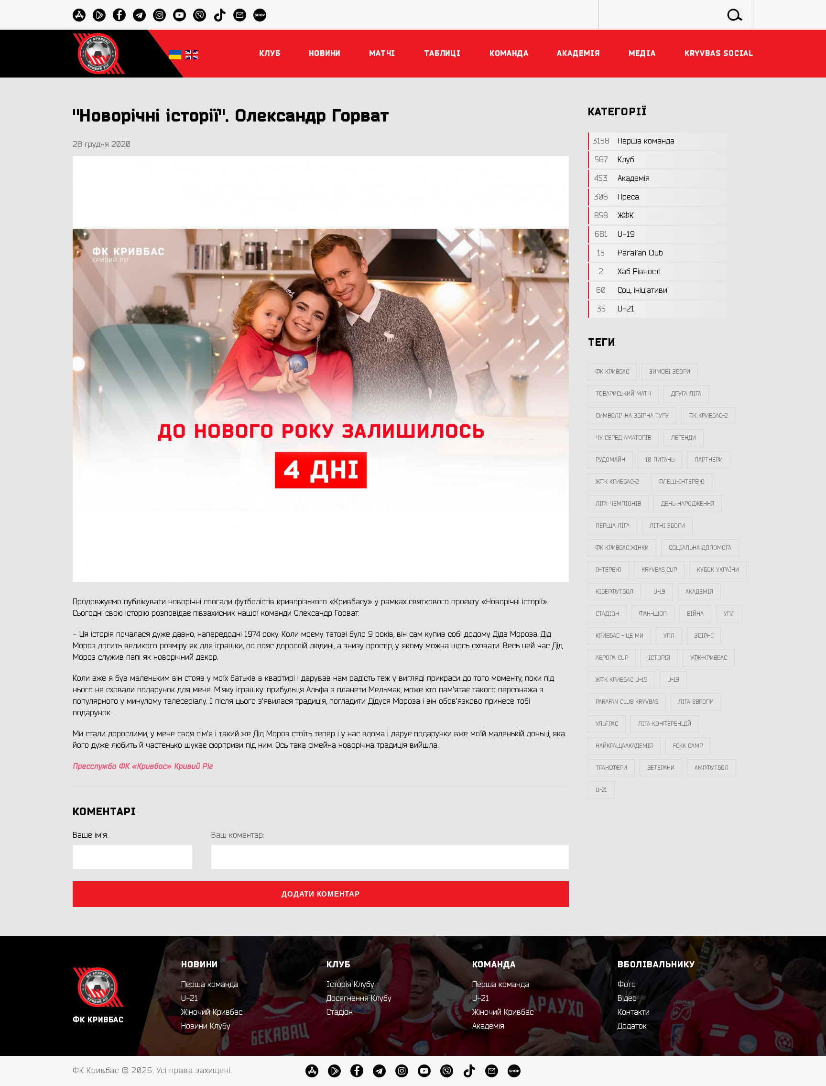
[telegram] (139, 15)
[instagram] (159, 15)
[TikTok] (219, 15)
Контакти (634, 1012)
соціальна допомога (700, 547)
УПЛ (729, 613)
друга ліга (686, 393)
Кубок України (718, 569)
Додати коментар (320, 894)
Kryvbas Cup (659, 569)
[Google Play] (99, 15)
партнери (709, 459)
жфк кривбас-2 (617, 481)
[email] (239, 15)
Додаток (632, 1026)
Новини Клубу (205, 1026)
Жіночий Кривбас (211, 1012)
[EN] (192, 54)
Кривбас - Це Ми (619, 635)
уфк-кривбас (708, 657)
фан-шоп (653, 613)
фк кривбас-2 (708, 415)
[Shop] (259, 15)
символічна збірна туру (632, 415)
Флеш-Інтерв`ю (682, 481)
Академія (699, 591)
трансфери (611, 768)
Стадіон (339, 1012)
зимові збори (669, 371)
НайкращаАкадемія (624, 745)
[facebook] (119, 15)
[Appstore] (79, 15)
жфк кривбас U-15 (621, 679)
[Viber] (199, 15)
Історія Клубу (350, 984)
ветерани (660, 768)
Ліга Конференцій (664, 723)
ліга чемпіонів (618, 503)
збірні (704, 635)
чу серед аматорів (623, 437)
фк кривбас (612, 371)
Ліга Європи (696, 701)
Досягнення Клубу (358, 998)
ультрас (607, 723)
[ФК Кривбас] (99, 53)
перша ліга (613, 525)
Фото (627, 984)
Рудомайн (610, 459)
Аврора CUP (612, 657)
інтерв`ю (608, 569)
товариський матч (623, 393)
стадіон (607, 613)
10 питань (659, 459)
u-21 (601, 790)
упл (668, 635)
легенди (683, 437)
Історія (659, 657)
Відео (627, 998)
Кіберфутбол (614, 591)
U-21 (189, 998)
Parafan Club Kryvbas (627, 701)
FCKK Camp (688, 745)
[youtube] (179, 15)
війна (695, 613)
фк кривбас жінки (622, 547)
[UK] (175, 54)
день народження (687, 503)
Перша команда (209, 984)
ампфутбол (711, 768)
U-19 (659, 591)
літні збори (667, 525)
